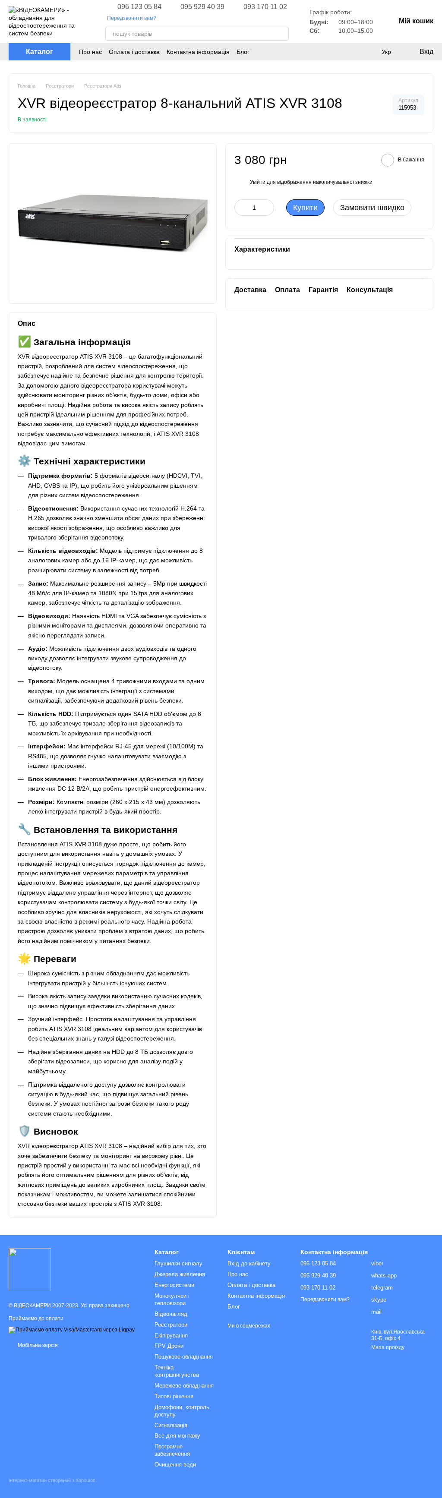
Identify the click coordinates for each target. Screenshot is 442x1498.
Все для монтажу (177, 1435)
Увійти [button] (257, 182)
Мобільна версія (37, 1345)
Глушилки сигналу (178, 1263)
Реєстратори (171, 1324)
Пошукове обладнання (184, 1356)
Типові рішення (174, 1396)
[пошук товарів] (282, 34)
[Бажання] (368, 51)
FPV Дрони (169, 1346)
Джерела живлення (180, 1274)
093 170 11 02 (265, 6)
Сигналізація (171, 1425)
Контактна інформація (198, 51)
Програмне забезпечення (172, 1450)
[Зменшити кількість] (241, 207)
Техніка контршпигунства (177, 1371)
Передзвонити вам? (131, 18)
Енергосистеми (174, 1285)
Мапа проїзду (387, 1347)
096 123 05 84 (139, 6)
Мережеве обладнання (184, 1385)
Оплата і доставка (134, 51)
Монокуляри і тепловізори (172, 1299)
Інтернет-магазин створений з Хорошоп (52, 1480)
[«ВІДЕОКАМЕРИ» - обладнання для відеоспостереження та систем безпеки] (30, 1269)
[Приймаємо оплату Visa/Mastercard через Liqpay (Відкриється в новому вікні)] (72, 1330)
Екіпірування (171, 1335)
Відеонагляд (171, 1314)
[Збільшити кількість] (268, 207)
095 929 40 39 (202, 6)
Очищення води (175, 1464)
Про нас (90, 51)
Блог (243, 51)
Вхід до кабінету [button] (249, 1263)
